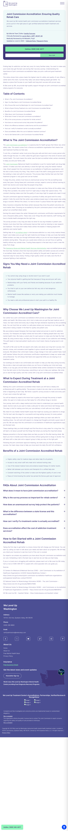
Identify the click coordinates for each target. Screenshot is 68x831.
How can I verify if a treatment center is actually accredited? (23, 128)
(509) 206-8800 (8, 625)
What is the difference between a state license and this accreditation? (26, 125)
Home (5, 648)
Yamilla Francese (29, 33)
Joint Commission (12, 164)
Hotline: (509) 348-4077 (34, 49)
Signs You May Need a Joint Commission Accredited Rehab (23, 102)
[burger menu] (62, 3)
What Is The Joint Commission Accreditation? (19, 99)
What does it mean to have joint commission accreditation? (23, 116)
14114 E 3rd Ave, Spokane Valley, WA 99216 (17, 618)
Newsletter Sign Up (12, 676)
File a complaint (7, 716)
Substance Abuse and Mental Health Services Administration (26, 248)
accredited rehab (21, 232)
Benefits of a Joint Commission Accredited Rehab (20, 111)
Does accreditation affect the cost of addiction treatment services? (25, 131)
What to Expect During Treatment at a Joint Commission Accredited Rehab (27, 108)
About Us (6, 651)
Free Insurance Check (10, 665)
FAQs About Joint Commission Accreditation (18, 114)
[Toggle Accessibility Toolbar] (64, 827)
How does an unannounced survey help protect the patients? (24, 122)
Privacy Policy (8, 656)
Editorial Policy (31, 41)
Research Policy (42, 41)
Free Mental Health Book (11, 653)
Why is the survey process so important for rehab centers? (23, 119)
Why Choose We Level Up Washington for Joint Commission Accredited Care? (29, 105)
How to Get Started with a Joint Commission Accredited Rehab (24, 134)
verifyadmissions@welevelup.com (14, 632)
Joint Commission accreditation (16, 145)
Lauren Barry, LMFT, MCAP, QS (32, 36)
